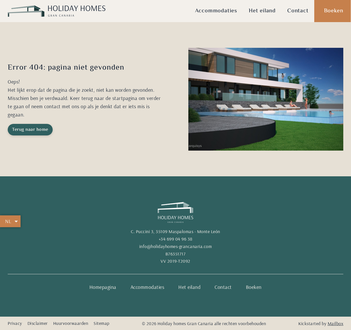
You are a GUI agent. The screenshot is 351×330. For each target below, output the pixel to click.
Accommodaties (216, 11)
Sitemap (101, 323)
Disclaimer (37, 323)
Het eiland (262, 11)
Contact (298, 11)
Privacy (15, 323)
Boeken (333, 11)
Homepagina (102, 287)
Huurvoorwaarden (70, 323)
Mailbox (336, 323)
